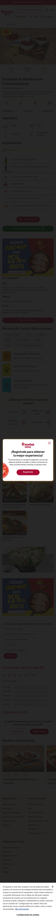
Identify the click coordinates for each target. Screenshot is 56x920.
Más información (22, 909)
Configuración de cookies (28, 915)
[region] (28, 901)
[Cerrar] (52, 887)
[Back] (49, 443)
